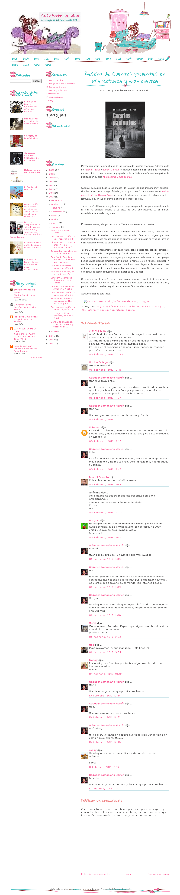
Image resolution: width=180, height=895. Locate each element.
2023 (15, 64)
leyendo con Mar (23, 346)
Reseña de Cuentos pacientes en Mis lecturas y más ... (61, 301)
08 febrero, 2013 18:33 (105, 637)
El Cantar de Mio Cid (31, 188)
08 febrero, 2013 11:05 (105, 559)
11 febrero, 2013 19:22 (104, 767)
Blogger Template (101, 889)
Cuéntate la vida (59, 889)
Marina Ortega (98, 362)
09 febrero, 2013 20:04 (106, 674)
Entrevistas (52, 94)
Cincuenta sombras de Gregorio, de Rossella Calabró (63, 245)
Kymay (93, 660)
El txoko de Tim (54, 80)
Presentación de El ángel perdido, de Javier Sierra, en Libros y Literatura (31, 210)
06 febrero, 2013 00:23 (106, 354)
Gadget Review (122, 889)
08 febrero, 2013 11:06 (105, 615)
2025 (37, 64)
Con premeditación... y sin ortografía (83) (63, 267)
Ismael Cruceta (111, 169)
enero (54, 331)
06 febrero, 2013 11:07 (105, 398)
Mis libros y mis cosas (26, 317)
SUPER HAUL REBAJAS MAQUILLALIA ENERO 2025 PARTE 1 (24, 336)
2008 (15, 58)
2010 (36, 58)
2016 (97, 58)
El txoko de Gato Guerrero (60, 84)
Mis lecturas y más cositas (117, 177)
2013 (66, 58)
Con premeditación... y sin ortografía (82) (63, 293)
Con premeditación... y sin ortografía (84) (63, 237)
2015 (87, 58)
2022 (161, 58)
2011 (46, 58)
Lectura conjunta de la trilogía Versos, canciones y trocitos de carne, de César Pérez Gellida (25, 229)
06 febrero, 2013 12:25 (105, 441)
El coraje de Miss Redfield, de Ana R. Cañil (62, 315)
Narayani (89, 169)
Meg (91, 644)
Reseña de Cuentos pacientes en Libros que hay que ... (63, 259)
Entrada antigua (158, 874)
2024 (26, 64)
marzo (55, 223)
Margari (159, 306)
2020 (140, 58)
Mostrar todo (36, 357)
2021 (150, 58)
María (92, 623)
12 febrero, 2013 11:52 (104, 788)
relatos (120, 310)
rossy (93, 750)
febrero (55, 227)
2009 (25, 58)
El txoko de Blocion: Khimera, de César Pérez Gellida (30, 107)
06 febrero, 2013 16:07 (105, 512)
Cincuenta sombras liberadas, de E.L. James (31, 157)
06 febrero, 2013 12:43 (105, 469)
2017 (108, 58)
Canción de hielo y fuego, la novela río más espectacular (31, 265)
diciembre (57, 200)
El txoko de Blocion (56, 87)
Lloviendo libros (22, 305)
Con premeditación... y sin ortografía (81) (63, 308)
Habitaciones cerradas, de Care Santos (31, 121)
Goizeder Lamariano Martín (106, 377)
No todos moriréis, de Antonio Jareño (62, 273)
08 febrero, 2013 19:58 (105, 652)
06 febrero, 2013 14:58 (105, 484)
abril (54, 219)
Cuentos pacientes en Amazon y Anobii (63, 287)
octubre (56, 208)
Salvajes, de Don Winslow (31, 137)
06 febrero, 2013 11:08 (105, 419)
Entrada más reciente (95, 874)
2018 (118, 58)
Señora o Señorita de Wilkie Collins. (25, 350)
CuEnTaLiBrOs (98, 331)
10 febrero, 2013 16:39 (105, 695)
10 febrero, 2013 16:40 (105, 742)
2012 (56, 58)
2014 (77, 58)
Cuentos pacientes (56, 90)
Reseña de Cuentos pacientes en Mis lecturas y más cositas (125, 77)
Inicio (129, 874)
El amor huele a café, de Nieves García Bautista (32, 245)
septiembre (57, 212)
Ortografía (52, 100)
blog (98, 306)
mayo (54, 215)
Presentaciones (54, 97)
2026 (48, 64)
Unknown (94, 427)
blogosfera (109, 306)
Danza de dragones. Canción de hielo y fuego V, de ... (62, 324)
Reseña (130, 310)
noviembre (57, 204)
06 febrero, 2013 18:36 (105, 537)
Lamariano (147, 306)
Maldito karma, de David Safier (32, 171)
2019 (128, 58)
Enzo (97, 169)
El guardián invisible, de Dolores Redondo (63, 252)
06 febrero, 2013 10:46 (105, 369)
